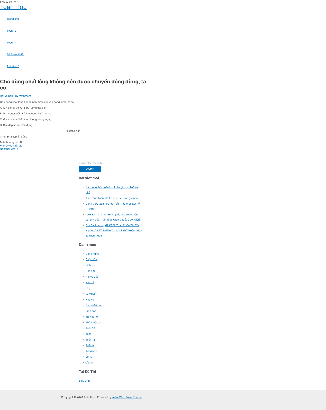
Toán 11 (11, 42)
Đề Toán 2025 (15, 54)
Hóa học (90, 270)
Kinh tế (90, 282)
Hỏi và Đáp (6, 95)
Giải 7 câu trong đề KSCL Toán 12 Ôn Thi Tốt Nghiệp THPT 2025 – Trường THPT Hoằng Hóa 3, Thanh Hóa (114, 230)
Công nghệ (92, 253)
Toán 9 (90, 345)
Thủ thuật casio (95, 322)
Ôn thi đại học (94, 305)
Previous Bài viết (11, 145)
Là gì (88, 288)
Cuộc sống (92, 259)
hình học (91, 265)
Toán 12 (11, 30)
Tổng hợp (91, 351)
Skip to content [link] (9, 1)
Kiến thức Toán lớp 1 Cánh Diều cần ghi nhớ (112, 198)
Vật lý (89, 356)
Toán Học (13, 6)
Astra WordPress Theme (127, 397)
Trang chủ (13, 18)
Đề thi (89, 362)
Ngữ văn (90, 299)
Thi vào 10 (13, 66)
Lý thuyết (91, 293)
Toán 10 (90, 328)
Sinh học (91, 311)
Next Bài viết (9, 148)
